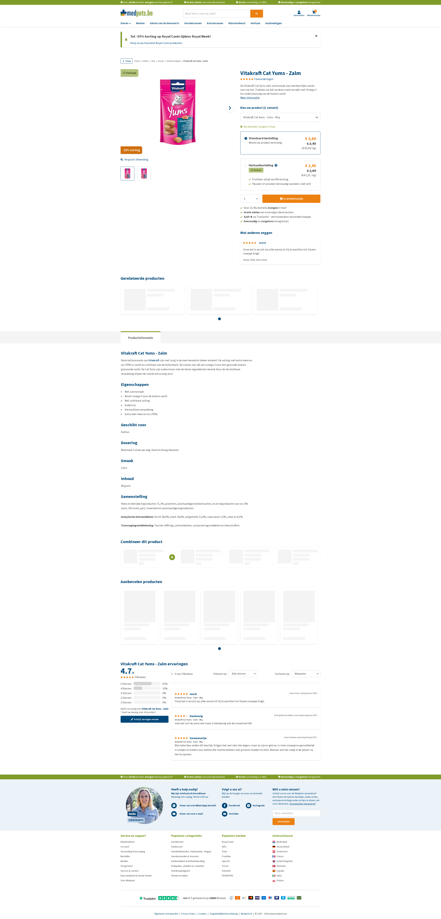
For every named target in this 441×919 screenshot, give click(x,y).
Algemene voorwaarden (166, 913)
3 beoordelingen (263, 79)
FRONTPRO (227, 875)
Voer (153, 61)
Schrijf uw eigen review (146, 719)
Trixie (224, 851)
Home (137, 61)
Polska (280, 880)
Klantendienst (128, 842)
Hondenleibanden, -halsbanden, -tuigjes (191, 851)
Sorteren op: (282, 674)
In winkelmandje (293, 198)
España (280, 870)
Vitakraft (153, 360)
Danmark (281, 866)
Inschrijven (284, 821)
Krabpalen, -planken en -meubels (187, 866)
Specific (226, 861)
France (280, 856)
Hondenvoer (177, 842)
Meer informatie (250, 97)
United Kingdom (285, 861)
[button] (275, 165)
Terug (128, 61)
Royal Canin (228, 842)
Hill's (224, 846)
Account (125, 846)
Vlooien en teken (179, 875)
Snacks (161, 61)
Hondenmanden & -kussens (185, 856)
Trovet (225, 866)
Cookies (202, 913)
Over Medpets (128, 880)
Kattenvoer (177, 846)
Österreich (282, 851)
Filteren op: (220, 674)
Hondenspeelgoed (180, 870)
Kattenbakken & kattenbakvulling (188, 861)
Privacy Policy (188, 913)
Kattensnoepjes (174, 61)
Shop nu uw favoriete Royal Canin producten (156, 43)
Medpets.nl (247, 913)
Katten (145, 61)
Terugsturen (127, 866)
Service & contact (130, 870)
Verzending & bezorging (133, 851)
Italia (279, 875)
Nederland (282, 842)
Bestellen (125, 856)
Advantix (226, 870)
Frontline (226, 856)
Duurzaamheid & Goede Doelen (136, 875)
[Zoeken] (256, 14)
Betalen (124, 861)
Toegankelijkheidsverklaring (224, 913)
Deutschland (283, 846)
